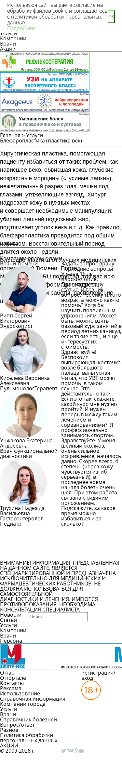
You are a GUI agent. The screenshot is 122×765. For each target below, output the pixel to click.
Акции (8, 48)
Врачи (8, 43)
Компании (13, 38)
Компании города (23, 703)
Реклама (10, 688)
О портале (13, 677)
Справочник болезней (28, 719)
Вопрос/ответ (17, 724)
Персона (11, 640)
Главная (10, 135)
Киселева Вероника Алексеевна (25, 380)
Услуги (34, 135)
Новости (10, 614)
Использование (20, 693)
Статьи (8, 620)
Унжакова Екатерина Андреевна (26, 443)
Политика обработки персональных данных (28, 737)
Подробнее (21, 28)
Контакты (12, 683)
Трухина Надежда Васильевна (22, 510)
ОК (111, 16)
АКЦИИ (9, 745)
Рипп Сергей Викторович (16, 318)
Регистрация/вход (98, 675)
